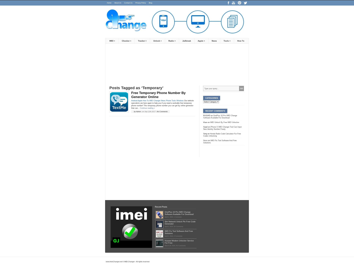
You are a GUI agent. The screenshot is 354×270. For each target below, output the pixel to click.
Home (109, 3)
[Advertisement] (132, 65)
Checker (126, 41)
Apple (201, 41)
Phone (168, 101)
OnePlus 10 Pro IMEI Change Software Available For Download (220, 117)
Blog (150, 3)
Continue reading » (147, 108)
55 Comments (178, 226)
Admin (138, 112)
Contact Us (128, 3)
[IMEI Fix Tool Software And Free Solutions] (159, 231)
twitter (245, 3)
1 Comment (178, 217)
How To (240, 41)
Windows (180, 101)
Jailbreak (186, 41)
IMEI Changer (154, 101)
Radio (172, 41)
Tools (227, 41)
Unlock (157, 41)
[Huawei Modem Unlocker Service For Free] (159, 241)
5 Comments (178, 236)
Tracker (142, 41)
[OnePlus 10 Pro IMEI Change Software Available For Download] (159, 212)
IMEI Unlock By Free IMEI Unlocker (224, 122)
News (214, 41)
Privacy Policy (140, 3)
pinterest (239, 3)
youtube (233, 3)
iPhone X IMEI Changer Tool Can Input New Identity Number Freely (222, 128)
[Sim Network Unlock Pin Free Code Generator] (159, 221)
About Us (117, 3)
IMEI (112, 41)
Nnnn (205, 140)
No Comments (162, 112)
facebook (229, 3)
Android (134, 101)
